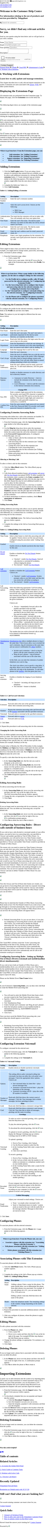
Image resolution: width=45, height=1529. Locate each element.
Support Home (5, 67)
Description (4, 53)
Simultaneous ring (16, 641)
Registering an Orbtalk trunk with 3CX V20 (14, 1489)
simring (21, 671)
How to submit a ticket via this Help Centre (18, 1519)
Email (2, 45)
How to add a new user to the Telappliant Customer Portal (23, 1517)
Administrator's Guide (35, 67)
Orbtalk (14, 67)
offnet (33, 647)
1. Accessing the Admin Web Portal (11, 1466)
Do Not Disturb (12, 475)
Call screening (3, 570)
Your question (4, 47)
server (42, 473)
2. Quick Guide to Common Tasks (11, 1469)
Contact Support (5, 1506)
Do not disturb (2, 553)
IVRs (37, 85)
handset (14, 712)
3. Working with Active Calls (9, 1473)
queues (32, 85)
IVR (1, 719)
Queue (2, 716)
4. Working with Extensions (9, 69)
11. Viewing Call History (8, 1477)
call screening (32, 473)
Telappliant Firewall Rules (8, 1486)
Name (2, 42)
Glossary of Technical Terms (13, 1515)
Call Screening (30, 571)
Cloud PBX (23, 67)
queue (22, 716)
